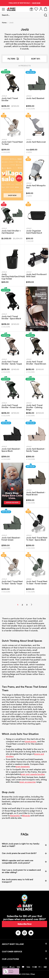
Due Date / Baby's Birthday (31, 495)
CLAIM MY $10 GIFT (35, 499)
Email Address (29, 487)
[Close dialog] (45, 478)
